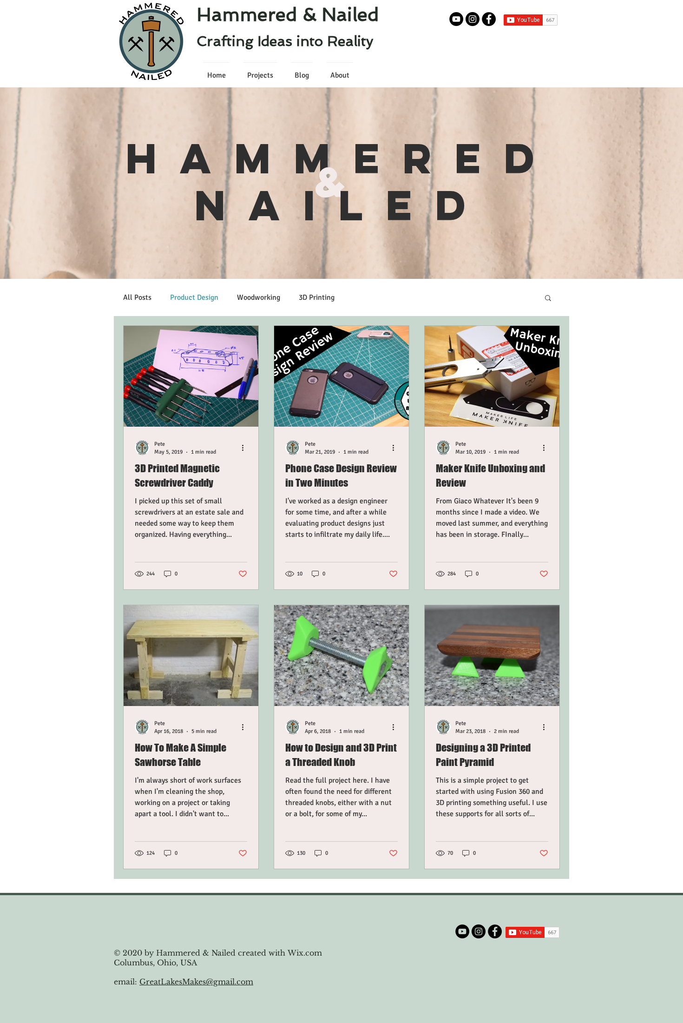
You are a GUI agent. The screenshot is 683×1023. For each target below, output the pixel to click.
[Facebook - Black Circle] (489, 19)
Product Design (194, 297)
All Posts (137, 297)
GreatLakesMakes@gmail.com (196, 981)
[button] (548, 299)
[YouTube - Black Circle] (456, 19)
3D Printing (317, 297)
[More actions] (245, 447)
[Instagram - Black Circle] (472, 19)
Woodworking (258, 297)
